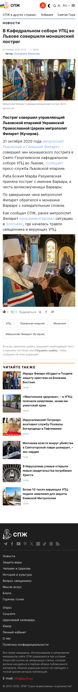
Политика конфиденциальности (26, 644)
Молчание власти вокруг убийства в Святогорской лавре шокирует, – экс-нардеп (48, 447)
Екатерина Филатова (27, 53)
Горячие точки (13, 599)
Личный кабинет (14, 632)
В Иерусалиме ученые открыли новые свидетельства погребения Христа (47, 470)
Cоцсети (9, 614)
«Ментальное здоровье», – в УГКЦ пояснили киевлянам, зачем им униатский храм (47, 401)
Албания (47, 14)
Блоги (7, 593)
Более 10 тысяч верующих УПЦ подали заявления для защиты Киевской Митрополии (45, 494)
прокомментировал (36, 218)
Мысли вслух (12, 587)
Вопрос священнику (17, 581)
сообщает (54, 163)
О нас (7, 638)
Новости (11, 23)
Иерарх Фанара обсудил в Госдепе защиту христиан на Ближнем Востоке (47, 378)
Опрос (7, 607)
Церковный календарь (19, 620)
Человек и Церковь (17, 568)
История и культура (17, 574)
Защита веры (12, 562)
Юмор (7, 626)
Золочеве (14, 224)
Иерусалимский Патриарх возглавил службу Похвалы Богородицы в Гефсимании (43, 424)
